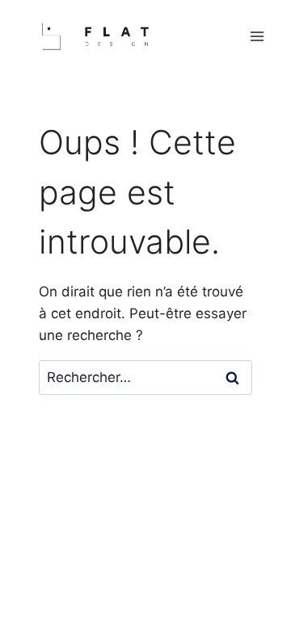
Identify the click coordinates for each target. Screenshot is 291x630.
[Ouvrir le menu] (257, 36)
